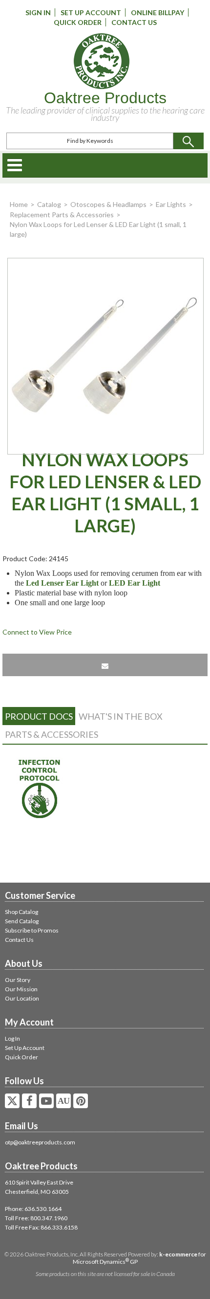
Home (19, 204)
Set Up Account (91, 12)
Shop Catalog (21, 911)
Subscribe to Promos (32, 930)
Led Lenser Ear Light (62, 583)
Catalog (49, 204)
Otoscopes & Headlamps (108, 204)
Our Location (22, 998)
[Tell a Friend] (105, 665)
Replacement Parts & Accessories (62, 214)
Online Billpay (157, 12)
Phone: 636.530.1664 (33, 1208)
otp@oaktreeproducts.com (40, 1142)
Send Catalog (22, 921)
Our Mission (21, 989)
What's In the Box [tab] (121, 716)
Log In (12, 1038)
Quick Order (78, 22)
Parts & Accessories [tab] (51, 734)
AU (63, 1101)
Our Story (17, 979)
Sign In (38, 12)
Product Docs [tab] (39, 716)
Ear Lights (171, 204)
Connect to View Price (37, 632)
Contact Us (134, 22)
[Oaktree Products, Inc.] (101, 61)
